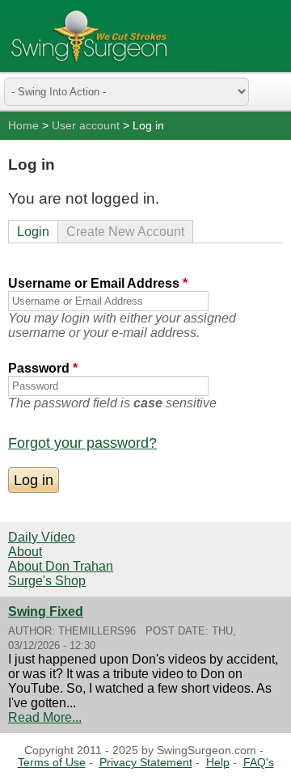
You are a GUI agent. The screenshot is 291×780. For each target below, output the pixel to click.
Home (23, 126)
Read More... (45, 717)
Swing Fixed (45, 611)
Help (218, 763)
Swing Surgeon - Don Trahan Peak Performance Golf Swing (89, 36)
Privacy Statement (145, 763)
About (25, 552)
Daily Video (41, 537)
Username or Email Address (98, 283)
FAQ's (258, 763)
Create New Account (125, 231)
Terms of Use (52, 763)
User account (86, 126)
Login (33, 231)
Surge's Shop (47, 581)
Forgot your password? (82, 443)
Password (43, 368)
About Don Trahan (60, 566)
